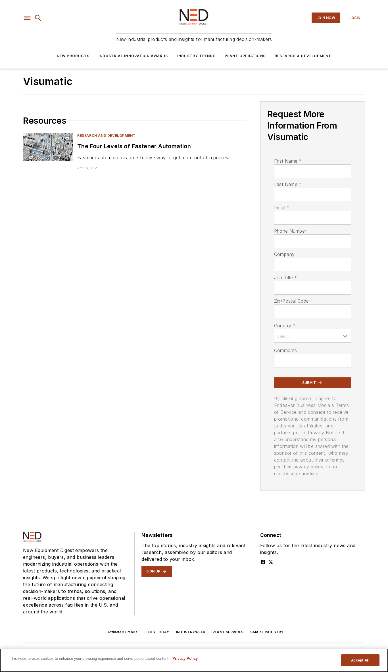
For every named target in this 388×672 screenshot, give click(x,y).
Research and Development (106, 135)
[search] (38, 18)
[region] (194, 660)
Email (281, 207)
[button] (27, 18)
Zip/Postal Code (291, 301)
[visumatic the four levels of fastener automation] (48, 147)
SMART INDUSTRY (267, 632)
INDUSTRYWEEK (191, 632)
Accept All (360, 660)
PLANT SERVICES (228, 632)
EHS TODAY (158, 632)
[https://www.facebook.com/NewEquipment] (263, 562)
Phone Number (290, 231)
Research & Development (303, 56)
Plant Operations (245, 56)
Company (284, 254)
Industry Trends (196, 56)
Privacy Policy (185, 658)
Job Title (285, 277)
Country (284, 325)
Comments (285, 350)
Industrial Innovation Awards (133, 56)
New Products (73, 56)
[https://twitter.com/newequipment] (271, 562)
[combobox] (312, 336)
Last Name (288, 184)
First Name (288, 161)
